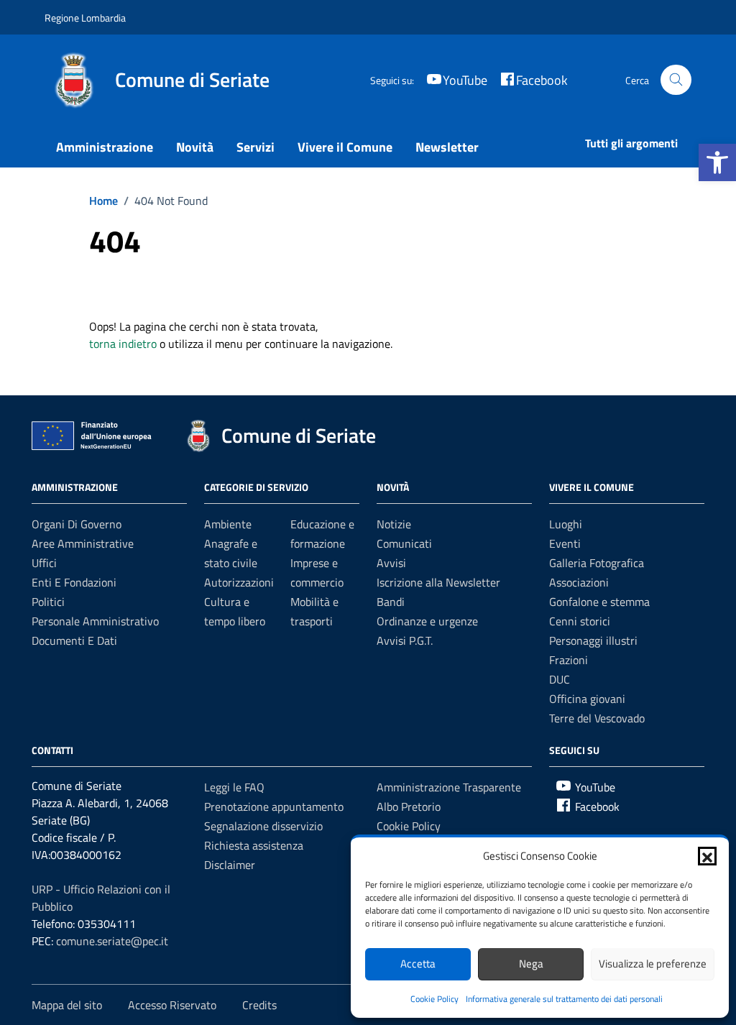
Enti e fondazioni (74, 582)
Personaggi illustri (593, 640)
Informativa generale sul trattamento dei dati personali (564, 999)
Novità (194, 147)
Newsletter (447, 147)
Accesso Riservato (172, 1004)
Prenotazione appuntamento (274, 806)
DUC (559, 679)
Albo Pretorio (409, 806)
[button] (717, 162)
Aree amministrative (83, 543)
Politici (48, 601)
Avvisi (391, 562)
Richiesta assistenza (253, 845)
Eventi (565, 543)
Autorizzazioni (239, 582)
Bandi (391, 601)
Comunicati (404, 543)
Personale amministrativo (95, 621)
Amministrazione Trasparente (449, 787)
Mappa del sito (67, 1004)
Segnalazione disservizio (263, 826)
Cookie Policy (434, 999)
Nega (531, 963)
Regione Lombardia (85, 17)
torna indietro (123, 343)
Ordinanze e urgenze (427, 621)
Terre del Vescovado (597, 718)
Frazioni (568, 659)
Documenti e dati (74, 640)
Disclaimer (229, 864)
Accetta (418, 963)
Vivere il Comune (345, 147)
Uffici (44, 562)
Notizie (394, 524)
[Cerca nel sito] (676, 80)
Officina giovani (587, 698)
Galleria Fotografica (596, 562)
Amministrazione (104, 147)
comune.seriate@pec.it (112, 941)
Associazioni (579, 582)
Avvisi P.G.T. (405, 640)
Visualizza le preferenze (653, 963)
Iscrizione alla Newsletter (438, 582)
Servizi (255, 147)
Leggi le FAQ (234, 787)
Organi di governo (76, 524)
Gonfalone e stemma (599, 601)
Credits (259, 1004)
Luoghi (565, 524)
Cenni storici (579, 621)
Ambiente (228, 524)
